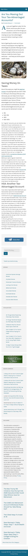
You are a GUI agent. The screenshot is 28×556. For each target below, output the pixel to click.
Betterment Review (11, 288)
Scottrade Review (10, 293)
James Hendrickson (9, 409)
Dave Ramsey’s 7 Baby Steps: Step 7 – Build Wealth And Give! (14, 525)
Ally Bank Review (10, 279)
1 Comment (17, 23)
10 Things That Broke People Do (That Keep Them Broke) (14, 411)
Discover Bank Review (12, 299)
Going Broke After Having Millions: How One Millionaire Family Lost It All (14, 398)
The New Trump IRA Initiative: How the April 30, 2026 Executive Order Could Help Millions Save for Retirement (14, 493)
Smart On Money (14, 3)
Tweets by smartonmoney (10, 261)
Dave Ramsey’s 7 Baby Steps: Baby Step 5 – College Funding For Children (12, 535)
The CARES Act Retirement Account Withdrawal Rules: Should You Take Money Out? (13, 506)
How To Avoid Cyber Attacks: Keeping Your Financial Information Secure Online (13, 375)
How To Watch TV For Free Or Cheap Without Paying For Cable (13, 331)
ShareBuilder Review (11, 296)
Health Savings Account (19, 195)
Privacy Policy (14, 554)
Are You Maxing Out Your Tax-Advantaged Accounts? (12, 17)
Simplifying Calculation (10, 387)
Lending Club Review (11, 285)
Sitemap (24, 552)
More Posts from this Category (11, 542)
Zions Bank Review (11, 291)
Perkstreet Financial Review (13, 282)
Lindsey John (7, 373)
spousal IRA (22, 169)
